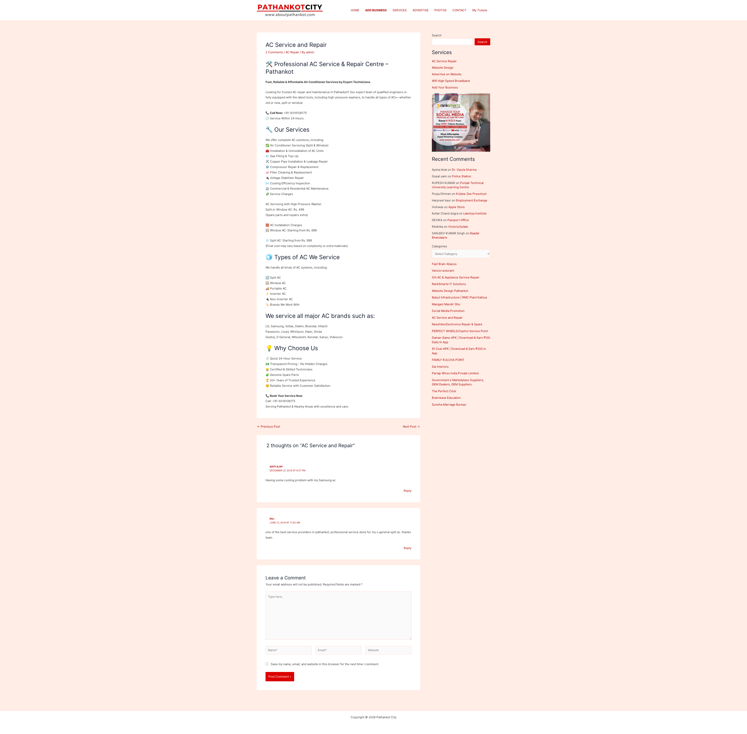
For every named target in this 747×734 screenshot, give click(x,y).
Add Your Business (445, 87)
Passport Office (458, 220)
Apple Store (456, 207)
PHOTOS (440, 10)
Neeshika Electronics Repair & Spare (457, 324)
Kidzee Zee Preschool (471, 194)
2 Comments (274, 52)
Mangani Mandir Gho (446, 304)
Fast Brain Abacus (444, 264)
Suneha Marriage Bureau (449, 404)
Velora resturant (443, 270)
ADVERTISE (421, 10)
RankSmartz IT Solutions (449, 284)
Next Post (411, 426)
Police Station (461, 176)
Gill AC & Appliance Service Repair (455, 277)
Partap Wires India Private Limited (455, 373)
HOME (355, 10)
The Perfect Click (444, 391)
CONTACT (459, 10)
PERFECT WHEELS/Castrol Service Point (460, 331)
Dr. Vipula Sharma (464, 169)
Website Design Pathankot (450, 291)
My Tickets (479, 10)
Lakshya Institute (475, 213)
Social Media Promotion (448, 311)
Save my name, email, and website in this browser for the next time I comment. (325, 664)
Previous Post (268, 426)
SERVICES (400, 10)
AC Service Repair (444, 61)
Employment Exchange (471, 200)
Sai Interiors (440, 366)
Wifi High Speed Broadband (451, 81)
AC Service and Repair (447, 317)
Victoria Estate (458, 226)
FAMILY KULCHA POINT (448, 360)
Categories (439, 246)
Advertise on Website (446, 74)
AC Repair (292, 52)
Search (437, 35)
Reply (407, 491)
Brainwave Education (446, 398)
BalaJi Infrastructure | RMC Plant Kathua (459, 297)
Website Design (442, 67)
